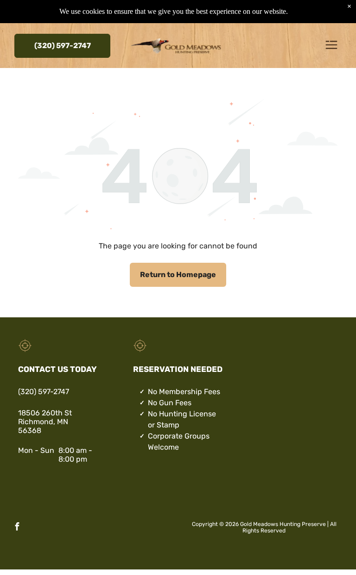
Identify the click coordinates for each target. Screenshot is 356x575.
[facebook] (17, 527)
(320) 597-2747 (43, 391)
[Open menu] (331, 45)
